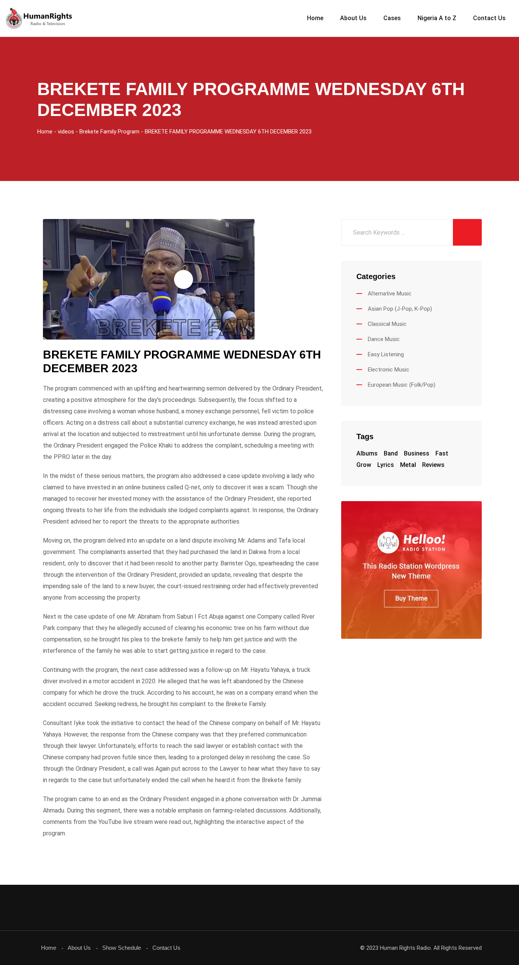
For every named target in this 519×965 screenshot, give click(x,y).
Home (315, 18)
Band (391, 453)
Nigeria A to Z (437, 18)
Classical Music (387, 324)
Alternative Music (389, 293)
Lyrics (385, 464)
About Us (353, 18)
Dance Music (384, 339)
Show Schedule (121, 947)
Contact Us (489, 18)
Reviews (433, 464)
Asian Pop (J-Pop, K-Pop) (400, 308)
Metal (408, 464)
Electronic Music (388, 369)
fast (441, 453)
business (416, 453)
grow (363, 464)
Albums (367, 453)
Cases (392, 18)
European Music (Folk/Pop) (401, 384)
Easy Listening (386, 354)
